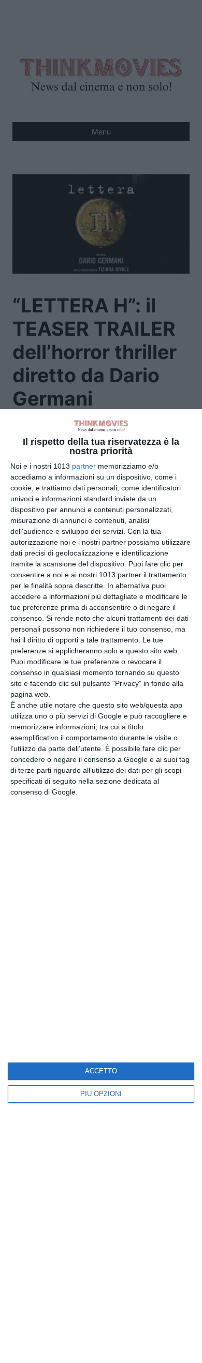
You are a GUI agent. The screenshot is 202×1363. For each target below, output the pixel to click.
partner (84, 466)
